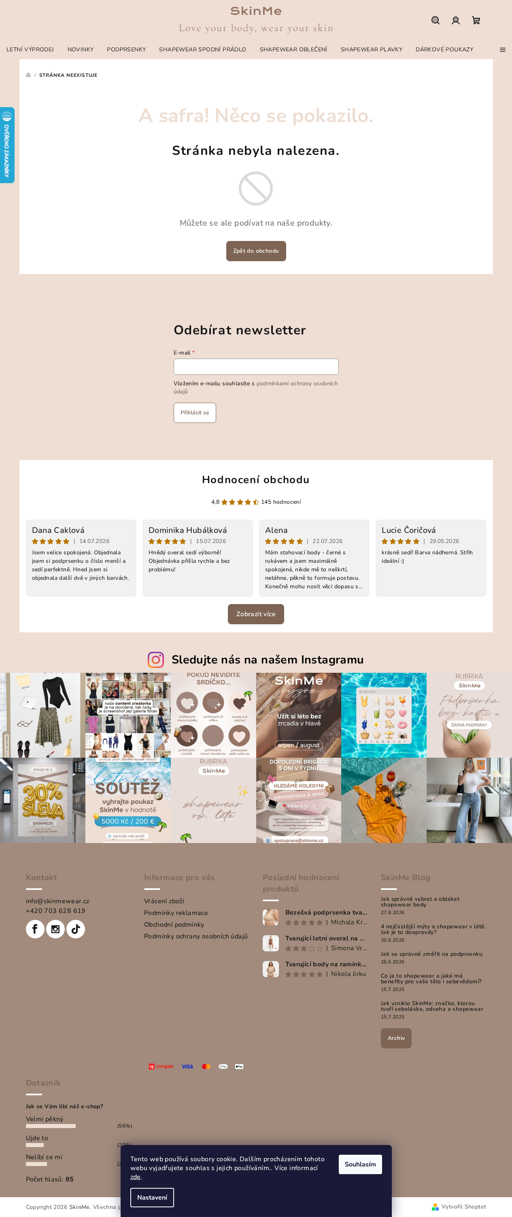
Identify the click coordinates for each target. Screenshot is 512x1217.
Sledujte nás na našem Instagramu (268, 660)
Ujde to (37, 1138)
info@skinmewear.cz (57, 901)
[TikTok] (75, 929)
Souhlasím (360, 1164)
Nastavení (152, 1197)
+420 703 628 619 (56, 910)
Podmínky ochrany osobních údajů (196, 936)
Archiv (396, 1038)
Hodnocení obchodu (256, 480)
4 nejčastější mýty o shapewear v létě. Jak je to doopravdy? (433, 929)
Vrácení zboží (164, 901)
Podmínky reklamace (176, 913)
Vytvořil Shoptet (464, 1207)
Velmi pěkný (45, 1119)
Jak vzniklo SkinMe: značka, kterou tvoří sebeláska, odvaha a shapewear (432, 1006)
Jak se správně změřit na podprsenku (431, 954)
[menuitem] (30, 49)
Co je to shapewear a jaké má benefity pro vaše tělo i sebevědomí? (431, 979)
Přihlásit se (195, 412)
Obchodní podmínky (174, 924)
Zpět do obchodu (256, 251)
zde (135, 1177)
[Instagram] (55, 929)
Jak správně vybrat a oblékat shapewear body (420, 902)
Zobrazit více (256, 614)
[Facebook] (35, 929)
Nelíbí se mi (44, 1157)
